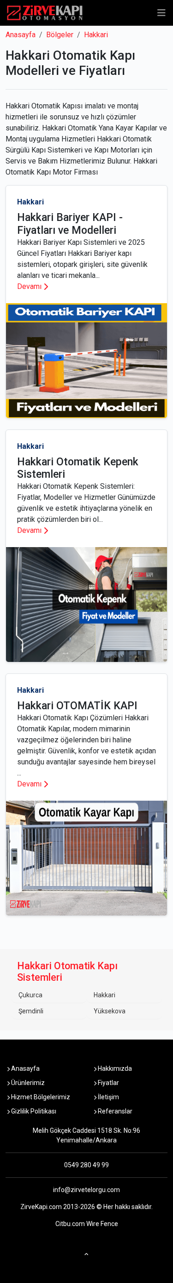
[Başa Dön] (86, 1252)
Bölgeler (59, 34)
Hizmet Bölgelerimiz (40, 1097)
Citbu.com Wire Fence (86, 1223)
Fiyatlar (107, 1082)
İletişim (107, 1097)
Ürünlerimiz (27, 1082)
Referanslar (114, 1111)
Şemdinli (30, 1011)
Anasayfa (21, 34)
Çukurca (30, 995)
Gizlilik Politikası (33, 1111)
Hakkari (96, 34)
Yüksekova (109, 1011)
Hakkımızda (114, 1068)
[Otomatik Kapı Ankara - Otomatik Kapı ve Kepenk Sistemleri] (45, 13)
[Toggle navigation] (161, 12)
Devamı (29, 286)
